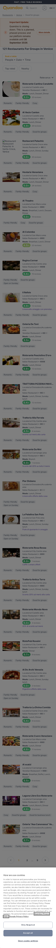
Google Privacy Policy (19, 916)
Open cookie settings (28, 941)
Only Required (28, 925)
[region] (28, 907)
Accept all (28, 933)
